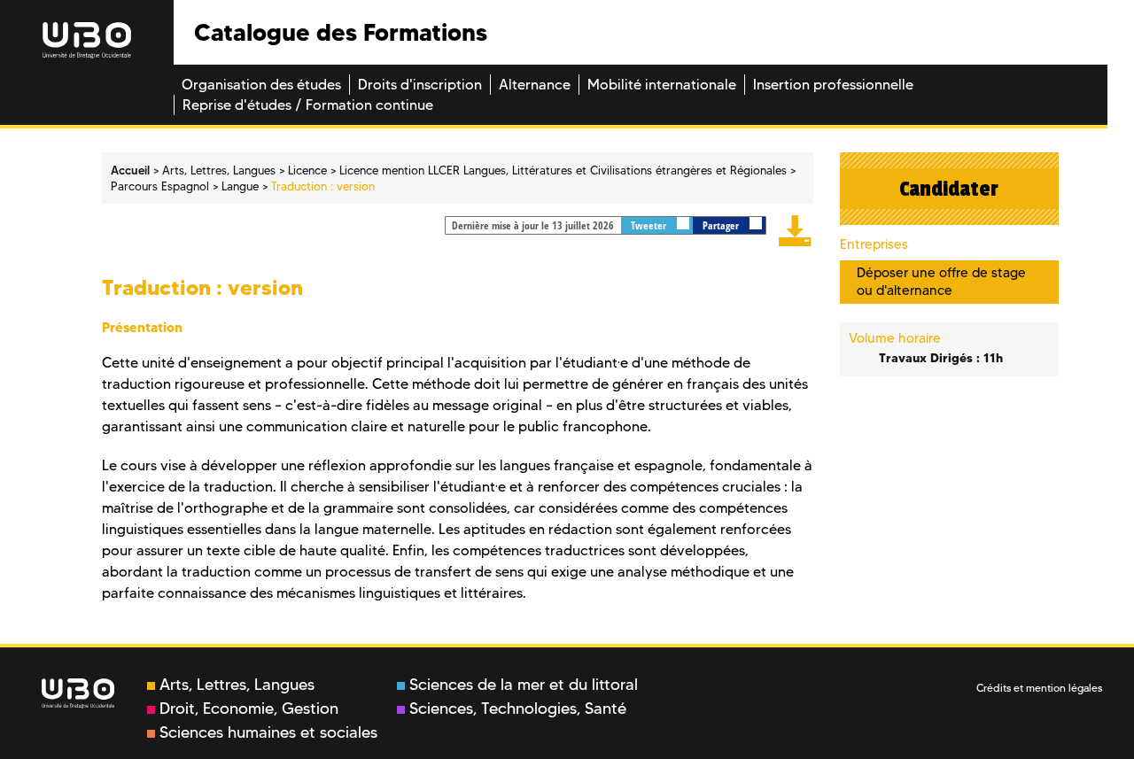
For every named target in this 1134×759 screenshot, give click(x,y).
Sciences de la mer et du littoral (523, 684)
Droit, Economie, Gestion (248, 708)
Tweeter (650, 225)
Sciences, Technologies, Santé (517, 708)
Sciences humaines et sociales (268, 732)
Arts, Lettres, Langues (237, 684)
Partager (722, 225)
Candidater (948, 188)
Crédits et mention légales (1039, 687)
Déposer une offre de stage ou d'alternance (941, 281)
